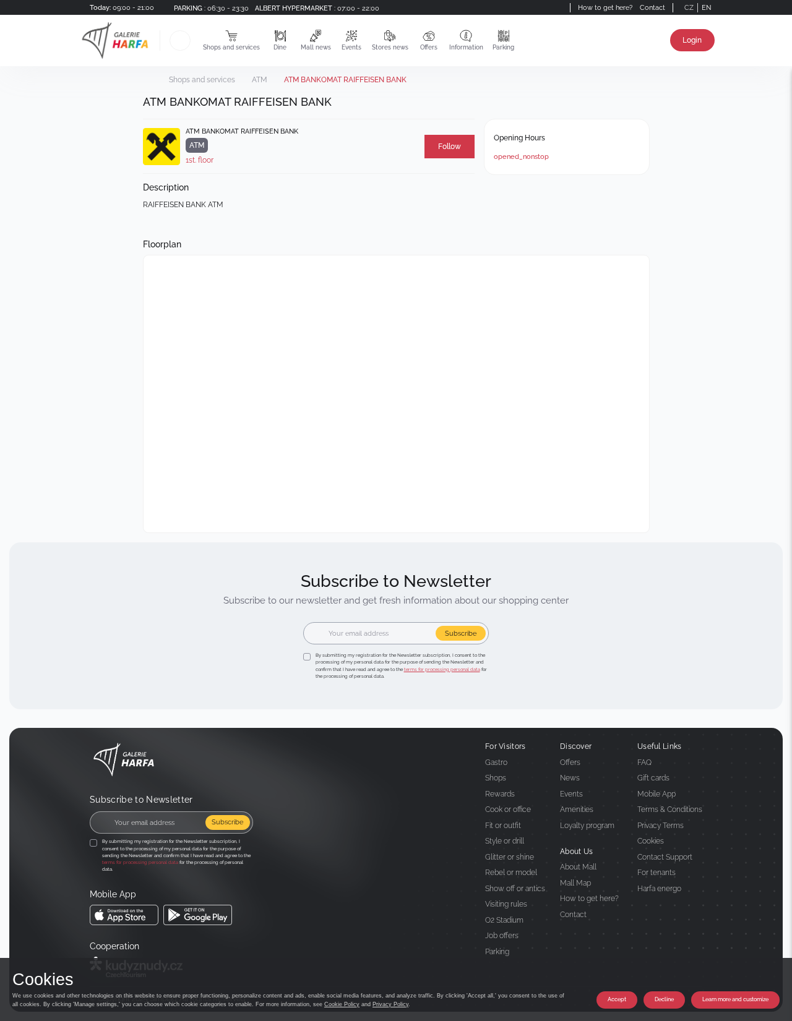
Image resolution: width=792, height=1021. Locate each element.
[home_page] (119, 40)
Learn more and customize (735, 999)
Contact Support (664, 857)
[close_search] (192, 40)
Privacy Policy (390, 1004)
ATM (259, 79)
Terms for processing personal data (442, 669)
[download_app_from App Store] (124, 915)
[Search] (180, 40)
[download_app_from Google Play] (197, 915)
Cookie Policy (341, 1004)
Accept (617, 999)
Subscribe (460, 633)
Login (692, 40)
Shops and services (202, 79)
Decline (664, 999)
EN (706, 7)
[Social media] (547, 7)
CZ (689, 7)
